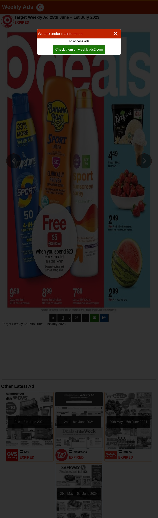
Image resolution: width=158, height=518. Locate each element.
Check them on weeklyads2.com (79, 49)
